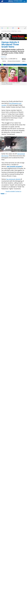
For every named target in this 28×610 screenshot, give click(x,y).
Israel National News (6, 31)
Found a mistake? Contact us (13, 191)
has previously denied (13, 179)
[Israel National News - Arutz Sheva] (15, 1)
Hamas (4, 61)
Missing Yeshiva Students (14, 61)
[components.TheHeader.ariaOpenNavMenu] (4, 1)
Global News (14, 31)
